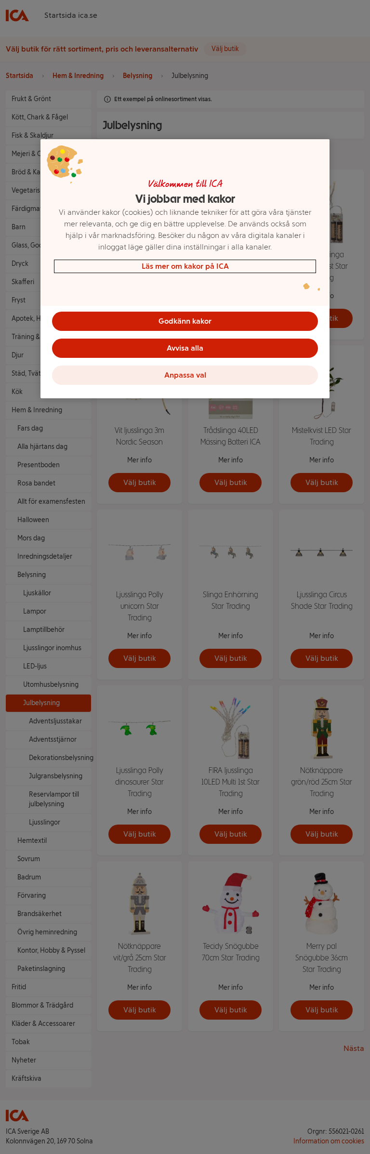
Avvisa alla (185, 348)
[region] (185, 268)
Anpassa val (185, 375)
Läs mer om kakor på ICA (185, 266)
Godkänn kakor (185, 321)
